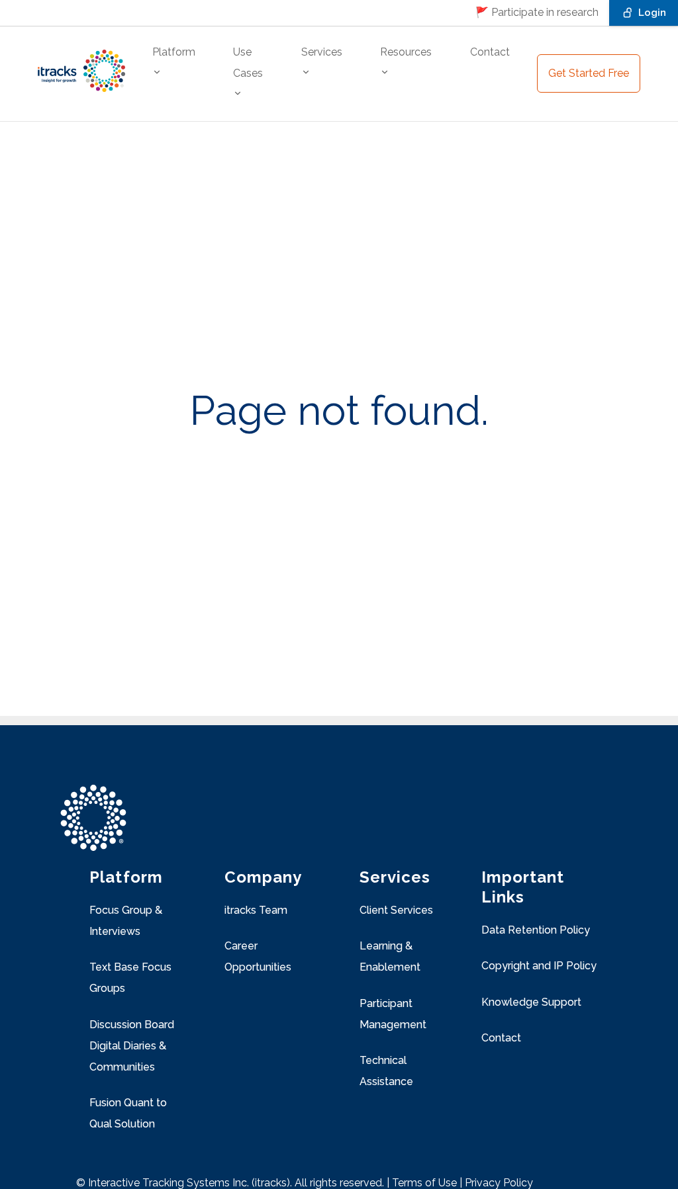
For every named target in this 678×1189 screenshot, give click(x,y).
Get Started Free (588, 73)
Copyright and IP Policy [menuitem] (539, 965)
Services (321, 52)
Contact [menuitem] (501, 1038)
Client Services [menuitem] (396, 910)
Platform (173, 52)
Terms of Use (424, 1182)
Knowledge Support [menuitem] (531, 1002)
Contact (490, 52)
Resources (406, 52)
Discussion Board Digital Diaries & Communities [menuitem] (131, 1045)
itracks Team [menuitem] (255, 910)
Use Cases (248, 62)
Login (652, 13)
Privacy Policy (499, 1182)
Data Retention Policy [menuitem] (535, 930)
